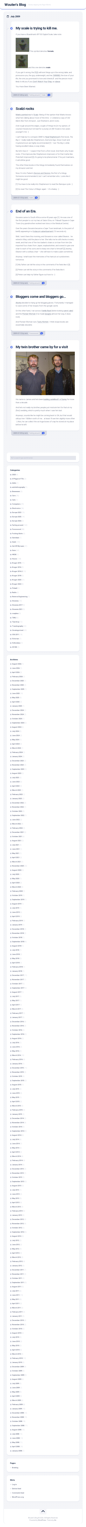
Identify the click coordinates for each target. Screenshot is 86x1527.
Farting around (34, 95)
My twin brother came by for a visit (42, 347)
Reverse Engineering (19, 596)
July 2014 (15, 1139)
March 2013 (16, 1207)
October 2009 (17, 1371)
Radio (14, 592)
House (14, 559)
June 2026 (16, 668)
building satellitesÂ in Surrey (55, 399)
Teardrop (15, 622)
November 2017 (18, 979)
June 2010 (16, 1341)
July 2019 (15, 908)
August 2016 (16, 1038)
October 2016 (17, 1030)
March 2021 (16, 862)
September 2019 (18, 899)
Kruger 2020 (16, 580)
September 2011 (18, 1282)
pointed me (26, 115)
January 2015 (17, 1114)
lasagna (48, 314)
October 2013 (17, 1177)
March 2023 (16, 790)
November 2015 (18, 1072)
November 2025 (18, 685)
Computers (16, 504)
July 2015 (15, 1089)
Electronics (16, 508)
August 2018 (16, 946)
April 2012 (15, 1253)
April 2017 (15, 1005)
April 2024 (15, 744)
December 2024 (18, 710)
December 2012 (18, 1219)
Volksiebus (16, 643)
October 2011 (17, 1278)
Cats (14, 500)
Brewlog (15, 1468)
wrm (26, 95)
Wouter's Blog (15, 4)
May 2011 (15, 1299)
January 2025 (17, 706)
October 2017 (17, 984)
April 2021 (15, 857)
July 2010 (15, 1337)
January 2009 (17, 1409)
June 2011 (16, 1295)
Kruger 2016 (16, 567)
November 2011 (18, 1274)
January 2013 (17, 1215)
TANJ (14, 618)
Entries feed (16, 1489)
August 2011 (16, 1287)
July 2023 (15, 777)
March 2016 (16, 1055)
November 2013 (18, 1173)
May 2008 (15, 1442)
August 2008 (16, 1430)
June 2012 (16, 1244)
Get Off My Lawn (18, 546)
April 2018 (15, 963)
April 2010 (15, 1350)
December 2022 (18, 803)
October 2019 (17, 895)
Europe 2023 (16, 512)
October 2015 (17, 1076)
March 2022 (16, 824)
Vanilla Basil (46, 311)
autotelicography (18, 487)
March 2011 (16, 1308)
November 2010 (18, 1324)
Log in (14, 1484)
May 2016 (15, 1051)
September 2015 (18, 1080)
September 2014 (18, 1131)
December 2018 (18, 929)
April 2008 (15, 1446)
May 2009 (15, 1392)
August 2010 (16, 1333)
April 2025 (15, 702)
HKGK (14, 554)
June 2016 (16, 1047)
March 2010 (16, 1354)
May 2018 (15, 958)
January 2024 (17, 756)
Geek (43, 95)
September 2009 (18, 1375)
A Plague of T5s (18, 479)
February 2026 (17, 676)
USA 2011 (15, 634)
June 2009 (16, 1388)
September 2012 (18, 1232)
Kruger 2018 (16, 576)
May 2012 (15, 1249)
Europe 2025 (16, 517)
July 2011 (15, 1291)
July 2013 (15, 1190)
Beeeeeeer (16, 491)
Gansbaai (15, 538)
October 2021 (17, 836)
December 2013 (18, 1169)
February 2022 (17, 828)
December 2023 (18, 761)
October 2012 (17, 1228)
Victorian (15, 639)
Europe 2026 (16, 521)
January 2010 (17, 1362)
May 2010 (15, 1345)
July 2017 (15, 996)
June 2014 (16, 1143)
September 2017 (18, 988)
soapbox (15, 613)
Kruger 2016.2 (17, 571)
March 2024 (16, 748)
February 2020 (17, 891)
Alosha (18, 303)
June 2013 (16, 1194)
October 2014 (17, 1127)
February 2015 (17, 1110)
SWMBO (56, 75)
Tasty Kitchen (42, 322)
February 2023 (17, 794)
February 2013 (17, 1211)
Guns (14, 550)
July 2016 (15, 1043)
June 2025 (16, 693)
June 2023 (16, 782)
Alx (55, 1520)
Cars (14, 496)
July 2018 (15, 950)
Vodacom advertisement (43, 231)
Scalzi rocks (25, 108)
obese (57, 81)
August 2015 (16, 1085)
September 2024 (18, 723)
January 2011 (17, 1316)
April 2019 (15, 916)
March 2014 (16, 1156)
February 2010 (17, 1358)
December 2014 (18, 1118)
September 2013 (18, 1181)
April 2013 (15, 1202)
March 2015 (16, 1106)
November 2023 (18, 765)
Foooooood (33, 333)
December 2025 (18, 681)
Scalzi (35, 115)
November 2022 (18, 807)
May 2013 (15, 1198)
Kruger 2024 (16, 584)
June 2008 (16, 1438)
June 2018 (16, 954)
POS (36, 72)
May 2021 (15, 853)
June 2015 (16, 1093)
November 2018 (18, 933)
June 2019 (16, 912)
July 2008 (15, 1434)
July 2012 (15, 1240)
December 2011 (18, 1270)
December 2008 (18, 1413)
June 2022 (16, 820)
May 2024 (15, 740)
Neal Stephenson (52, 137)
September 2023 (18, 769)
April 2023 (15, 786)
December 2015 (18, 1068)
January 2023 (17, 798)
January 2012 (17, 1266)
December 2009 (18, 1367)
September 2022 (18, 815)
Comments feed (18, 1493)
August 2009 (16, 1379)
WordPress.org (18, 1497)
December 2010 (18, 1320)
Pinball (14, 588)
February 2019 (17, 921)
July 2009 (15, 1383)
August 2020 (16, 870)
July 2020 (15, 874)
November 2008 (18, 1417)
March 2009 (16, 1400)
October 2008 (17, 1421)
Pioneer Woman (28, 314)
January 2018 (17, 971)
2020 (14, 475)
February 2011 (17, 1312)
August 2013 (16, 1186)
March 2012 (16, 1257)
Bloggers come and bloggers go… (41, 296)
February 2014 (17, 1160)
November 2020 (18, 866)
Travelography (17, 626)
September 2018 (18, 942)
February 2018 (17, 967)
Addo (14, 483)
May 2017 (15, 1000)
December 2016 (18, 1022)
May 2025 (15, 697)
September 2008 (18, 1425)
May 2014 (15, 1148)
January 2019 (17, 925)
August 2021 (16, 841)
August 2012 (16, 1236)
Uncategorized (17, 630)
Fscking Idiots (17, 533)
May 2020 (15, 878)
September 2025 (18, 689)
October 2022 (17, 811)
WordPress (42, 1520)
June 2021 (16, 849)
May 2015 (15, 1097)
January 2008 (17, 1451)
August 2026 (16, 664)
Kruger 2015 (16, 563)
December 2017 (18, 975)
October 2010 (17, 1329)
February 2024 (17, 752)
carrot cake (68, 311)
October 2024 (17, 719)
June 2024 (16, 735)
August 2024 (16, 727)
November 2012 (18, 1223)
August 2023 (16, 773)
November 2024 (18, 714)
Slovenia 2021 (17, 609)
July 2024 (15, 731)
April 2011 (15, 1303)
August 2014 (16, 1135)
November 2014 (18, 1123)
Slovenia (15, 601)
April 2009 (15, 1396)
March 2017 (16, 1009)
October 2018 (17, 937)
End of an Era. (26, 211)
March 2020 (16, 887)
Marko (18, 115)
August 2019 (16, 904)
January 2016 (17, 1064)
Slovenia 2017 (17, 605)
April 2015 (15, 1101)
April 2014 (15, 1152)
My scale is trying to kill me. (36, 28)
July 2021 (15, 845)
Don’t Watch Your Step (42, 81)
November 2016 (18, 1026)
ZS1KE (14, 647)
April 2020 (15, 883)
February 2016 (17, 1059)
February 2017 (17, 1013)
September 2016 (18, 1034)
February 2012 (17, 1261)
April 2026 (15, 672)
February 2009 (17, 1404)
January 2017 (17, 1017)
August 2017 (16, 992)
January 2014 (17, 1165)
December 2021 (18, 832)
